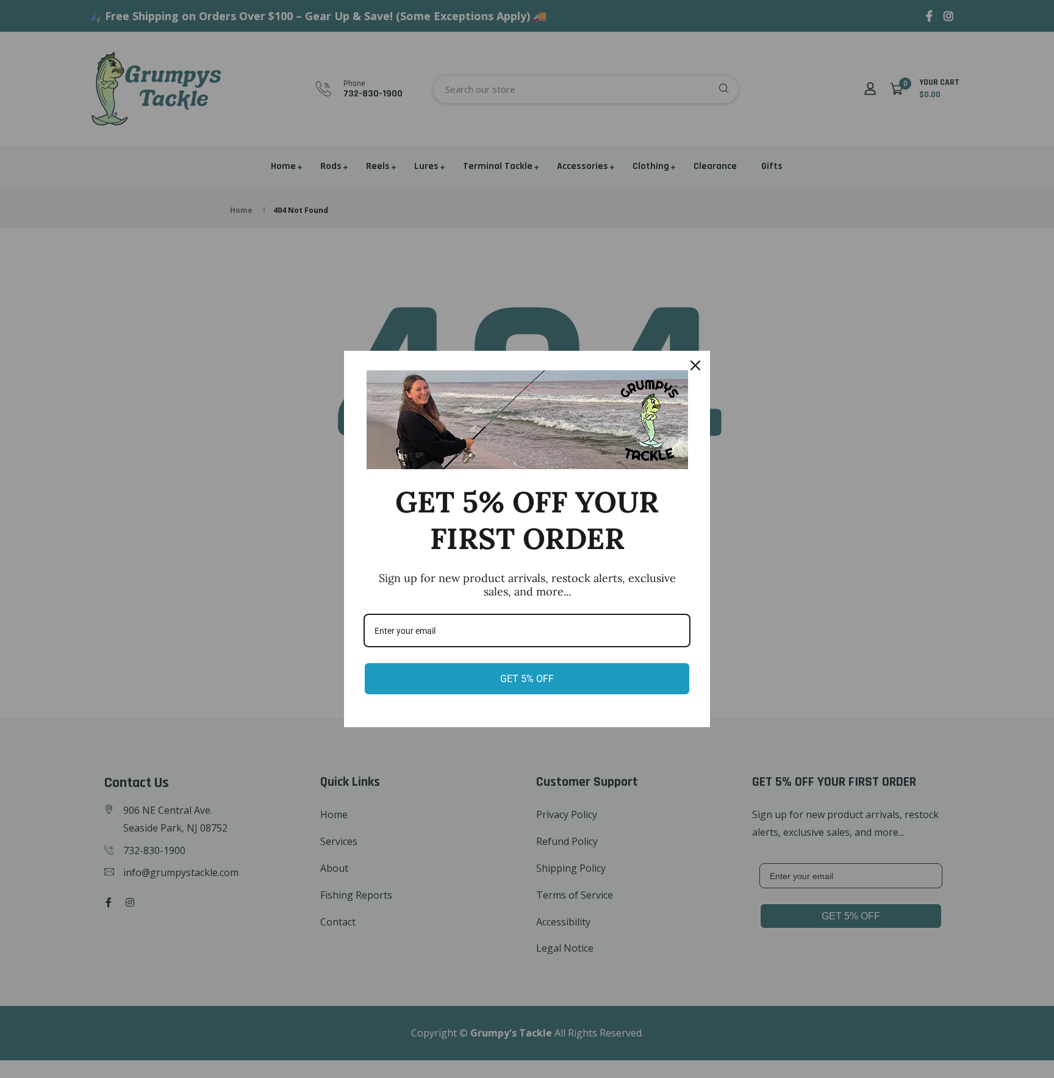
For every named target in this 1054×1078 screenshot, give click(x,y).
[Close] (695, 365)
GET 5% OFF (527, 679)
